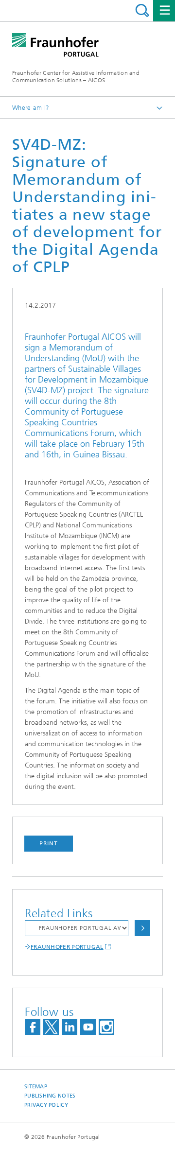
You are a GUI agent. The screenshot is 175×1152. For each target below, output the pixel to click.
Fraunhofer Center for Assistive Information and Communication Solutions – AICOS (76, 77)
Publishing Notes (49, 1096)
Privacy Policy (46, 1105)
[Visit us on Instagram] (106, 1027)
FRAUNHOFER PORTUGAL (67, 946)
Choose (142, 928)
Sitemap (35, 1086)
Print (48, 843)
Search (142, 10)
